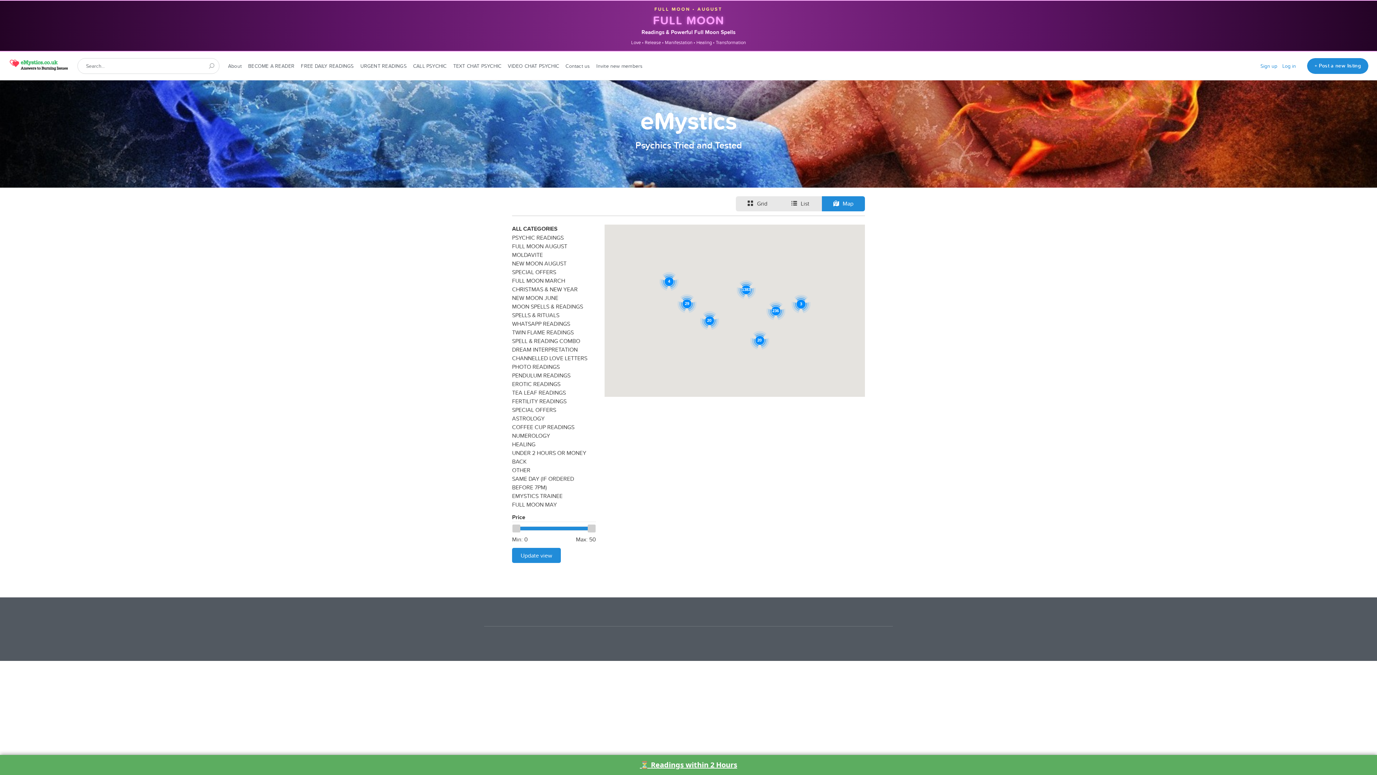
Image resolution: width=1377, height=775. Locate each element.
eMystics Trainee (537, 496)
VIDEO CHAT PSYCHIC (533, 66)
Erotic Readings (536, 384)
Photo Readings (536, 367)
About (235, 66)
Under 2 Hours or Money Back (549, 457)
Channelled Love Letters (549, 358)
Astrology (528, 418)
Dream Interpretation (545, 349)
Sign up (1268, 66)
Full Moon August (539, 246)
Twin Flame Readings (543, 332)
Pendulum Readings (541, 375)
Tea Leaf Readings (539, 392)
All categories (535, 229)
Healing (523, 444)
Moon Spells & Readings (547, 306)
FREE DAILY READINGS (327, 66)
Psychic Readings (538, 237)
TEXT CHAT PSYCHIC (477, 66)
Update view (536, 555)
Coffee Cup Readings (543, 427)
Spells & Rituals (535, 315)
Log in (1289, 66)
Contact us (578, 66)
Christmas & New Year (545, 289)
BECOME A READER (271, 66)
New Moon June (535, 298)
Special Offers (534, 272)
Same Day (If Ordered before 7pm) (543, 483)
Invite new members (619, 66)
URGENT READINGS (383, 66)
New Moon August (539, 263)
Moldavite (527, 255)
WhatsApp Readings (541, 324)
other (521, 470)
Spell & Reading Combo (546, 341)
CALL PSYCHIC (430, 66)
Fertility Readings (539, 401)
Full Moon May (534, 504)
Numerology (531, 436)
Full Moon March (538, 281)
